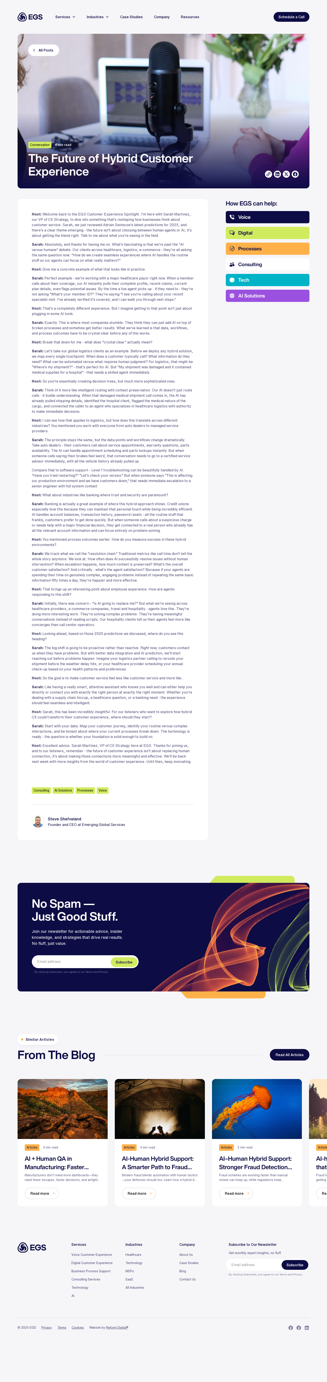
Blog (182, 1271)
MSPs (129, 1271)
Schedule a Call (292, 17)
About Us (186, 1254)
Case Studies (189, 1262)
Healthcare (133, 1254)
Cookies (78, 1327)
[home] (30, 17)
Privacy (103, 971)
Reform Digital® (117, 1327)
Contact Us (187, 1279)
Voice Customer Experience (91, 1254)
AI (72, 1295)
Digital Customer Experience (92, 1262)
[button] (63, 17)
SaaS (129, 1279)
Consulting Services (85, 1279)
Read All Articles (290, 1055)
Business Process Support (91, 1271)
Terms (89, 971)
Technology (80, 1287)
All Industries (134, 1287)
